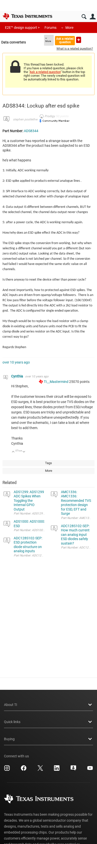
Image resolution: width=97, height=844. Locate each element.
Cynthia (17, 376)
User (92, 16)
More (69, 28)
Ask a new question (78, 40)
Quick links (12, 722)
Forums (50, 28)
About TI (10, 705)
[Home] (27, 16)
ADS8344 (31, 131)
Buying (9, 739)
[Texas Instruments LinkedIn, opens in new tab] (57, 770)
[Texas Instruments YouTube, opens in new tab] (90, 770)
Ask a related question (65, 40)
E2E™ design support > (22, 28)
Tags (48, 463)
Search (84, 16)
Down (24, 452)
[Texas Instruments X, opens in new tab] (40, 770)
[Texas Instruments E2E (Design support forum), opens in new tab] (73, 770)
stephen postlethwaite (27, 119)
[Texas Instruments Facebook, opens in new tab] (24, 770)
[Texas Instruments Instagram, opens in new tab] (7, 770)
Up (13, 452)
